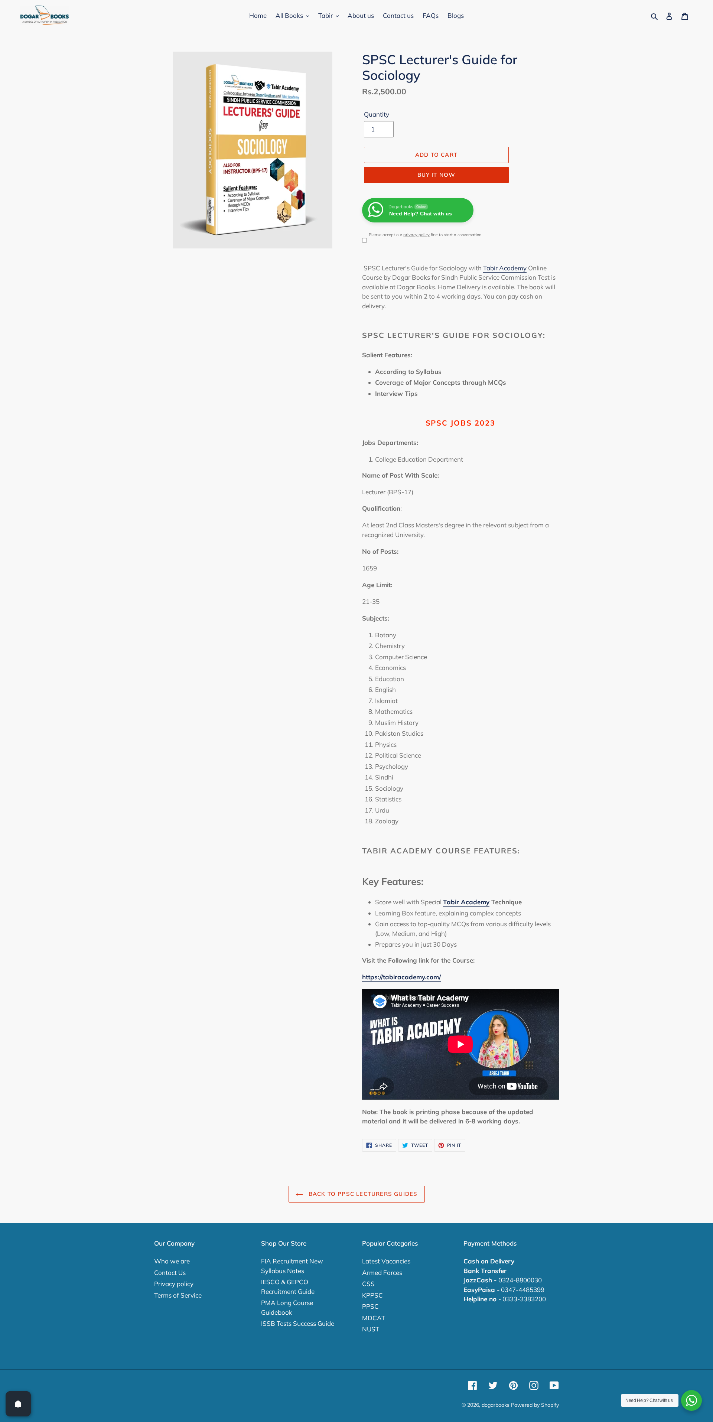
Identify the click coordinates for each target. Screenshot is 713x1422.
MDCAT (373, 1318)
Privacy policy (173, 1284)
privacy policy (416, 234)
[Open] (18, 1403)
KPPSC (372, 1295)
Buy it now (436, 174)
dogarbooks (495, 1405)
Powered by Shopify (535, 1405)
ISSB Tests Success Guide (297, 1323)
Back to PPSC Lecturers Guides (362, 1193)
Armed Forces (382, 1272)
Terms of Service (178, 1295)
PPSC (370, 1306)
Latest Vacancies (386, 1261)
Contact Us (170, 1272)
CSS (368, 1284)
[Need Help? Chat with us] (691, 1400)
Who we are (172, 1261)
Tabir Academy (505, 268)
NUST (370, 1329)
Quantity (376, 114)
